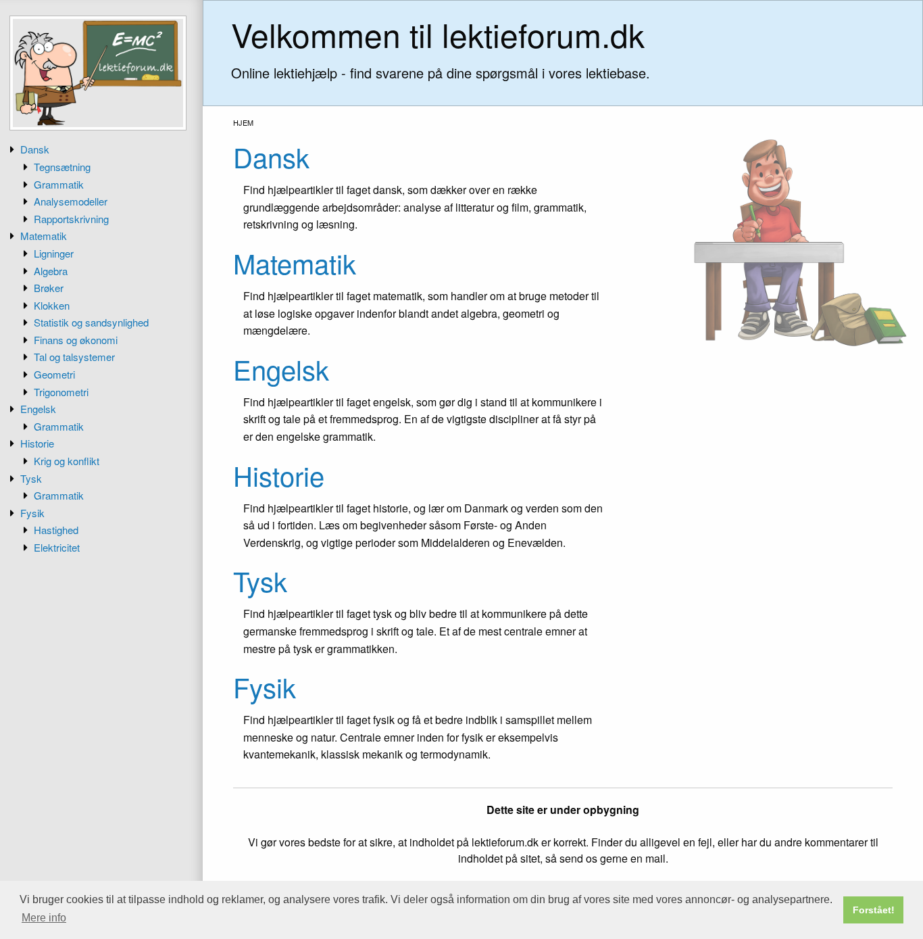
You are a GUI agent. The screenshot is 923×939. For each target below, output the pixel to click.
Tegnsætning (62, 167)
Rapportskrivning (71, 219)
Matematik (43, 235)
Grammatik (59, 184)
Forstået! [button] (874, 910)
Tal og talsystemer (74, 357)
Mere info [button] (44, 917)
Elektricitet (57, 547)
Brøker (49, 288)
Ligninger (54, 253)
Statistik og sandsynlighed (91, 322)
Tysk (31, 478)
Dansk (34, 149)
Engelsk (38, 409)
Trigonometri (61, 392)
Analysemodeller (70, 201)
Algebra (51, 271)
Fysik (32, 513)
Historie (37, 443)
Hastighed (56, 530)
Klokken (52, 305)
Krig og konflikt (66, 461)
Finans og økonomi (76, 340)
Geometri (54, 374)
